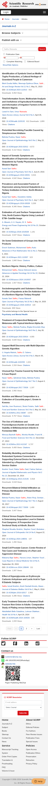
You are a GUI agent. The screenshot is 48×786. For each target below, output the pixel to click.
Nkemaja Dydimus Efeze (28, 83)
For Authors (30, 731)
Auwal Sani (9, 168)
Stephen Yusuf (29, 529)
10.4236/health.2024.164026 (18, 618)
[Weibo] (37, 643)
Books (4, 731)
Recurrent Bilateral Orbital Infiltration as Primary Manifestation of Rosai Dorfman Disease (21, 491)
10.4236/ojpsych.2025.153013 (18, 305)
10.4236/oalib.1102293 (15, 362)
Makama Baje (10, 558)
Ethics (28, 724)
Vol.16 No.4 (12, 615)
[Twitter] (3, 643)
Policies (30, 745)
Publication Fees (32, 738)
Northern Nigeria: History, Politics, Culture (22, 266)
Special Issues (32, 742)
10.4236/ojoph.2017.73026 (17, 387)
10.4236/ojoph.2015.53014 (17, 337)
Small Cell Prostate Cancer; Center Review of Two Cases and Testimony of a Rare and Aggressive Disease (24, 551)
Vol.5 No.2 (32, 140)
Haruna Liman (25, 558)
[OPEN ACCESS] (40, 4)
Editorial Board (33, 61)
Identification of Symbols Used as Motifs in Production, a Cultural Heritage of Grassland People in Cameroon (22, 76)
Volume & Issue (8, 771)
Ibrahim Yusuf (7, 469)
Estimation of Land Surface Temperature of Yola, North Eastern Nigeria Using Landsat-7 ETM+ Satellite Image (23, 215)
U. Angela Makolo (9, 352)
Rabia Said (21, 469)
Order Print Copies (9, 757)
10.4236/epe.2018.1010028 (17, 232)
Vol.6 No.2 (29, 589)
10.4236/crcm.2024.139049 (17, 567)
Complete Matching (14, 61)
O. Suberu (24, 352)
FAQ (4, 767)
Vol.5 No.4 (30, 115)
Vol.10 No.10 (33, 225)
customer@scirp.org (13, 657)
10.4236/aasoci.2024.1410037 (18, 280)
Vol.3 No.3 (30, 356)
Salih (39, 406)
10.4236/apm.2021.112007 (17, 257)
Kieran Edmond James (27, 270)
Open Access (31, 749)
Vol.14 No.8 (30, 532)
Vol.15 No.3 (29, 302)
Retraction (30, 760)
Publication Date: (13, 54)
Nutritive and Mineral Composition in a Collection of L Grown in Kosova (21, 399)
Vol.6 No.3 (28, 200)
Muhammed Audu (26, 248)
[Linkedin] (26, 643)
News (4, 742)
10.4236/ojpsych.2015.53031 (18, 175)
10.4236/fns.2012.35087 (16, 413)
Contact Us (6, 738)
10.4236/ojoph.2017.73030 (17, 507)
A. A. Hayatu (16, 222)
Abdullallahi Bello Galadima (13, 611)
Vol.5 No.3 (28, 172)
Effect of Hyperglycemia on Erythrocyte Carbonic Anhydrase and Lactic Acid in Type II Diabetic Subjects (23, 579)
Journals (15, 19)
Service (6, 745)
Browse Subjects (12, 33)
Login (6, 12)
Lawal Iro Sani (8, 112)
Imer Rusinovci (15, 406)
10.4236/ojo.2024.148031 (16, 539)
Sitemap (5, 734)
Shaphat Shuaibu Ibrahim (12, 529)
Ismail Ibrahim (10, 586)
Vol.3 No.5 (29, 410)
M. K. (27, 222)
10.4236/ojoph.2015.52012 (17, 147)
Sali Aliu (5, 406)
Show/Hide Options (10, 65)
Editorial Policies (32, 727)
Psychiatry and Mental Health (15, 314)
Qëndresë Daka (19, 378)
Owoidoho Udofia (24, 197)
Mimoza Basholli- (11, 435)
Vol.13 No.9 (34, 561)
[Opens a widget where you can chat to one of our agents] (38, 781)
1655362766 (10, 664)
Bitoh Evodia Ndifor (9, 83)
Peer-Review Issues (34, 734)
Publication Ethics (33, 753)
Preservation (31, 757)
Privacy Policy (31, 764)
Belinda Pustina (8, 137)
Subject (5, 727)
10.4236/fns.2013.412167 (16, 444)
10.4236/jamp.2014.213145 (17, 479)
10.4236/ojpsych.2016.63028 (18, 203)
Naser (21, 137)
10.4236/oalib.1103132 (15, 121)
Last (38, 629)
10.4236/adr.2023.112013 (16, 90)
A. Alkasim (6, 222)
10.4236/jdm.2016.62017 (16, 593)
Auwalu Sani (10, 298)
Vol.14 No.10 (32, 273)
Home (7, 19)
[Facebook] (15, 643)
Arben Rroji (31, 498)
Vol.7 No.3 (32, 381)
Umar (21, 112)
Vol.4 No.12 (30, 438)
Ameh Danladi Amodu (28, 586)
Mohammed (9, 270)
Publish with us (11, 40)
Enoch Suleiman (8, 248)
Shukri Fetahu (28, 406)
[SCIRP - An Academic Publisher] (18, 4)
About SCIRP (33, 720)
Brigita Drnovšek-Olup (36, 327)
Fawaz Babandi (25, 298)
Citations (11, 124)
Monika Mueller (28, 435)
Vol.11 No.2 (25, 87)
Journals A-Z (7, 724)
